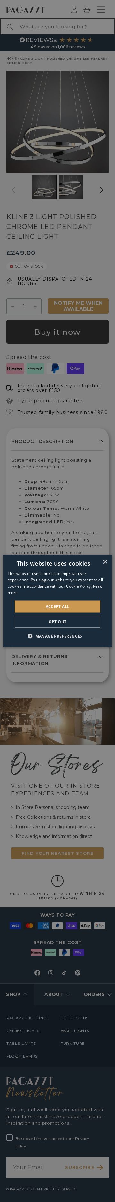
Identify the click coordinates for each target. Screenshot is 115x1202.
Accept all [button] (58, 606)
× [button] (105, 562)
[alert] (57, 601)
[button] (57, 636)
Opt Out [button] (58, 621)
